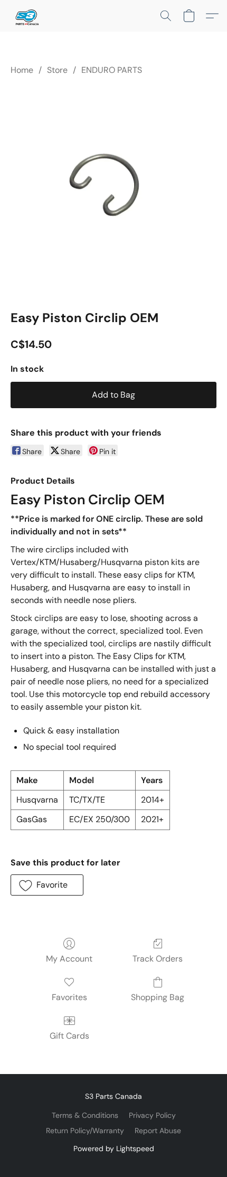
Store (57, 70)
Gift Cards (69, 1035)
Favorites (69, 997)
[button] (26, 16)
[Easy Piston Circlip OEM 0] (113, 191)
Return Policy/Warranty (85, 1130)
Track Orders (158, 958)
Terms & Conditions (85, 1115)
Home (22, 70)
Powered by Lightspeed (113, 1148)
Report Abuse (158, 1130)
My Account (69, 958)
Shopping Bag (157, 997)
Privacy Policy (152, 1115)
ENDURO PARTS (111, 70)
